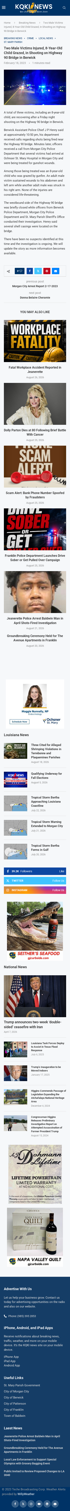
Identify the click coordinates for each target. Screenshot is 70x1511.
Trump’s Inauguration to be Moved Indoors (46, 1069)
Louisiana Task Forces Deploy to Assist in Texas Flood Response (47, 1047)
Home (7, 22)
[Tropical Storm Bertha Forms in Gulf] (15, 851)
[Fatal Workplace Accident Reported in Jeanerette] (35, 341)
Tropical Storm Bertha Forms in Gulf (45, 848)
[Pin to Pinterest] (46, 271)
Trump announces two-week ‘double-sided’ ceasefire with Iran (32, 1024)
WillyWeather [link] (26, 1494)
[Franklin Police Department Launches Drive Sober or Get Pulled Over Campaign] (35, 529)
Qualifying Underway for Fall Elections (46, 776)
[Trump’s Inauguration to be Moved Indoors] (15, 1073)
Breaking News (27, 22)
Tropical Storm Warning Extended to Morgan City (47, 824)
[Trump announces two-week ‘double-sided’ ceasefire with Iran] (35, 996)
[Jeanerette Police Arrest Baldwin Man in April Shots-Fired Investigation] (35, 592)
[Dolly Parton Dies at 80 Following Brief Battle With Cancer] (35, 404)
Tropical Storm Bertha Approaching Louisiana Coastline (46, 802)
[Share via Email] (55, 271)
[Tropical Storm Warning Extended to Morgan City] (15, 828)
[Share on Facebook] (30, 271)
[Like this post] (20, 271)
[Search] (64, 7)
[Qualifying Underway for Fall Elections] (15, 779)
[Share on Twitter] (38, 271)
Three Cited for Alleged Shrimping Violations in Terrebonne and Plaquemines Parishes (46, 751)
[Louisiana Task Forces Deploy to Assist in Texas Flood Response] (15, 1049)
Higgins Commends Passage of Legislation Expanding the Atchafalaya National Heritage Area (48, 1096)
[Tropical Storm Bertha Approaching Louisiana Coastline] (15, 803)
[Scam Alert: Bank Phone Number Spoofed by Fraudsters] (35, 467)
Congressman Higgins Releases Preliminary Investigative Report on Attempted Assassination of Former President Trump (46, 1124)
